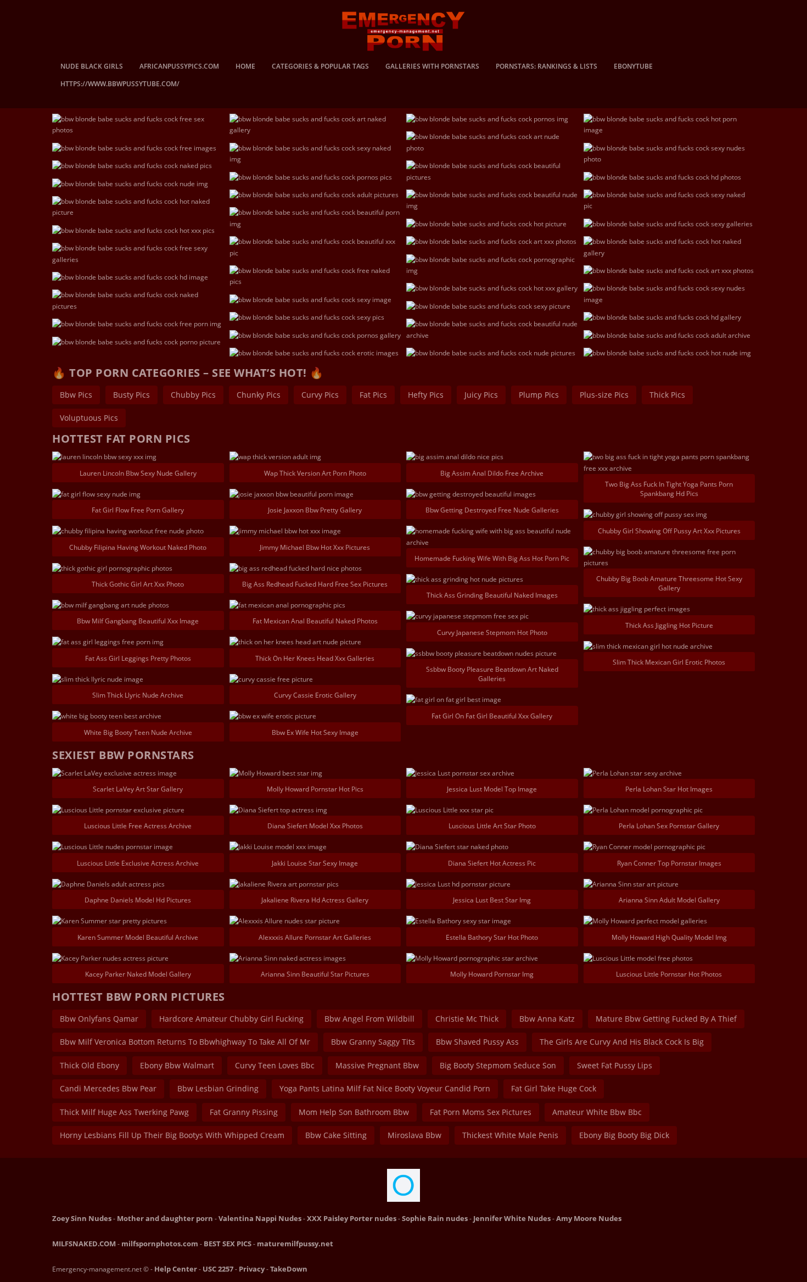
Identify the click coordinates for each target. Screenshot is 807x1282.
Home (245, 67)
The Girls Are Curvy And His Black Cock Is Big (622, 1041)
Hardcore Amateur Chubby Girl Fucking (231, 1018)
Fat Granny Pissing (244, 1112)
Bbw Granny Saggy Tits (373, 1041)
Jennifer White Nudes (512, 1218)
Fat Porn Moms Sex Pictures (480, 1112)
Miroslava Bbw (414, 1135)
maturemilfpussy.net (295, 1243)
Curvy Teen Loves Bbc (275, 1065)
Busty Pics (131, 394)
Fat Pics (373, 394)
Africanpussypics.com (179, 67)
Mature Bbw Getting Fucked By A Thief (666, 1018)
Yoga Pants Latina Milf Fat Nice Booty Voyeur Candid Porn (384, 1088)
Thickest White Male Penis (510, 1135)
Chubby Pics (193, 394)
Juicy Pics (481, 394)
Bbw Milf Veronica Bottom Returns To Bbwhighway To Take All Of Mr (185, 1041)
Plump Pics (539, 394)
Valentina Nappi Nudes (259, 1218)
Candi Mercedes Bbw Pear (108, 1088)
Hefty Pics (426, 394)
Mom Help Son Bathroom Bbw (354, 1112)
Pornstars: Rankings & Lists (546, 67)
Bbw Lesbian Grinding (218, 1088)
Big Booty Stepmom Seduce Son (498, 1065)
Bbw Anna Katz (547, 1018)
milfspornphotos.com (159, 1243)
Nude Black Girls (91, 67)
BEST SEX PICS (227, 1243)
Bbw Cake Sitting (336, 1135)
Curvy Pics (320, 394)
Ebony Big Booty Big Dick (624, 1135)
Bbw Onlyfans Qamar (99, 1018)
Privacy (252, 1269)
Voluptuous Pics (89, 418)
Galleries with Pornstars (432, 67)
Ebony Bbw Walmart (177, 1065)
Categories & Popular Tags (320, 67)
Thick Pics (667, 394)
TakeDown (288, 1269)
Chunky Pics (259, 394)
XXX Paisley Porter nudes (351, 1218)
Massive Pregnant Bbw (377, 1065)
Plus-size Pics (604, 394)
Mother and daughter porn (165, 1218)
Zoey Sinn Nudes (81, 1218)
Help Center (175, 1269)
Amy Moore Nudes (588, 1218)
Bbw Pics (76, 394)
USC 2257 (218, 1269)
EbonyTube (633, 67)
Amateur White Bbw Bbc (597, 1112)
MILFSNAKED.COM (84, 1243)
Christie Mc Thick (466, 1018)
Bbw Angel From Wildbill (369, 1018)
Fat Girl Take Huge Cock (553, 1088)
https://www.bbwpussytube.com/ (120, 84)
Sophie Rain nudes (435, 1218)
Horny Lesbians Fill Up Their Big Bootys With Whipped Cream (172, 1135)
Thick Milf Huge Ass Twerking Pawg (124, 1112)
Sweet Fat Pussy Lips (614, 1065)
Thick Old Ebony (89, 1065)
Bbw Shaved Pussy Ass (477, 1041)
